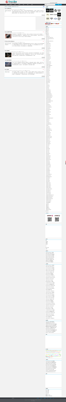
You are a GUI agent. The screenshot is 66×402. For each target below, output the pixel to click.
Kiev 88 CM (47, 104)
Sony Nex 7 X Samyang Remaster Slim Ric (51, 370)
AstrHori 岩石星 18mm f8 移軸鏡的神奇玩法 (51, 362)
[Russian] (57, 23)
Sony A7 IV (54, 353)
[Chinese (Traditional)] (47, 23)
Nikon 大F (47, 152)
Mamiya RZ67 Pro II (48, 136)
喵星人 (47, 355)
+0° (43, 8)
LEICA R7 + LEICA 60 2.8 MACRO (50, 332)
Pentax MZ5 (47, 169)
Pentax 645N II (48, 164)
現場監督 (47, 207)
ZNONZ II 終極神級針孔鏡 (49, 289)
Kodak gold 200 (49, 351)
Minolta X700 (47, 141)
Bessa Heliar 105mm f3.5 (49, 37)
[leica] (48, 16)
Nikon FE (47, 147)
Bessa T (47, 42)
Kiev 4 (47, 103)
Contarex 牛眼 (48, 66)
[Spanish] (58, 23)
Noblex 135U (47, 153)
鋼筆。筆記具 (47, 247)
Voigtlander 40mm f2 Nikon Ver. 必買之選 (51, 363)
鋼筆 (32, 4)
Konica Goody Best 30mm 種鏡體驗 (50, 254)
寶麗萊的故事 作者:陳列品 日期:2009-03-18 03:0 (51, 326)
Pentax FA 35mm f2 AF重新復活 (49, 273)
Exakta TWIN (47, 81)
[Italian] (52, 23)
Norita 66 (47, 154)
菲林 (27, 4)
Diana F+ (47, 77)
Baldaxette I (47, 36)
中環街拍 (49, 354)
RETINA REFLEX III (48, 176)
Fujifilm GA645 (48, 91)
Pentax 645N (47, 163)
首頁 (6, 4)
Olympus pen (47, 158)
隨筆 (46, 240)
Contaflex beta (48, 64)
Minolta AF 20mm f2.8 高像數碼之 (50, 274)
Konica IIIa (47, 110)
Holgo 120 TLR (48, 98)
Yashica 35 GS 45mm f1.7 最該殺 (50, 252)
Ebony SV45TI (48, 80)
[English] (49, 23)
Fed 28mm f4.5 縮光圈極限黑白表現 (50, 284)
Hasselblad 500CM (48, 97)
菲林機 (19, 4)
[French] (50, 23)
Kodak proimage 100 (11, 42)
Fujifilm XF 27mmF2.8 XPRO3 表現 (50, 270)
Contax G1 (47, 69)
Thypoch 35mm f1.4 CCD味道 (49, 307)
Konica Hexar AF (48, 109)
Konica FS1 (47, 108)
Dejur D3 (47, 76)
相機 (15, 4)
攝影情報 (47, 30)
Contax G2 (47, 70)
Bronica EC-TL (48, 44)
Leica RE (47, 121)
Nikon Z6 (59, 352)
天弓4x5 (47, 203)
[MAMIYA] (55, 20)
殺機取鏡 (49, 356)
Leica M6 (47, 119)
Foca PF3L (47, 86)
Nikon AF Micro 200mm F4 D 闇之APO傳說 (51, 364)
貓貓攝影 (47, 357)
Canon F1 (47, 59)
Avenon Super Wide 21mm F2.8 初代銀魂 (51, 368)
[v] (51, 16)
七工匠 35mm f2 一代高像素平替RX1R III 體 (51, 327)
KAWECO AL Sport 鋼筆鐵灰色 (49, 260)
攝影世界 (10, 6)
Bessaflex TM (47, 43)
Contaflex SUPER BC (48, 65)
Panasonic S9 (50, 353)
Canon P (47, 60)
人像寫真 (55, 354)
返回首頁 (13, 398)
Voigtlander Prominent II (49, 198)
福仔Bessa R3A (48, 209)
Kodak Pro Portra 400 (49, 352)
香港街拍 (51, 357)
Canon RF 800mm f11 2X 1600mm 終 (50, 303)
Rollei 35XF (47, 181)
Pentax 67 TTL (48, 165)
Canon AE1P (47, 54)
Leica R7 (47, 120)
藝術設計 (41, 398)
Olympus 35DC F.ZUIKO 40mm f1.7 (50, 253)
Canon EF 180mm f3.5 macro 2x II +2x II (50, 371)
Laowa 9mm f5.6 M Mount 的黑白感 (50, 288)
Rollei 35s (15, 6)
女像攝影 (49, 355)
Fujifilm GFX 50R (48, 350)
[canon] (55, 16)
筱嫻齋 (50, 398)
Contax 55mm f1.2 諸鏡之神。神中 (50, 259)
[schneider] (59, 16)
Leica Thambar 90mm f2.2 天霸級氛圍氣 (50, 331)
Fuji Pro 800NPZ (11, 51)
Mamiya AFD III (48, 132)
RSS (43, 6)
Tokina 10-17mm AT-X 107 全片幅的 (50, 269)
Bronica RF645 (48, 48)
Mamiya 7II (47, 131)
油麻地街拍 (51, 356)
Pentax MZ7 (47, 171)
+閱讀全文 (43, 15)
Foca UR (47, 87)
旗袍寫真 (59, 355)
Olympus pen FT (48, 159)
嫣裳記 (51, 355)
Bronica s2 (47, 49)
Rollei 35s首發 (7, 69)
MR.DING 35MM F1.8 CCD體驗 (49, 281)
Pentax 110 (47, 160)
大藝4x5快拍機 (48, 202)
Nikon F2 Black (48, 143)
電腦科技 (47, 242)
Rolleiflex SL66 (48, 186)
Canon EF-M (47, 55)
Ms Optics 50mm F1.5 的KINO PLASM (50, 285)
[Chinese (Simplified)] (45, 23)
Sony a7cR (57, 353)
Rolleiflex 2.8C (48, 182)
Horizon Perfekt (48, 99)
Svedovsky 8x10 (48, 192)
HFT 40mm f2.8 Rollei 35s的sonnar (9, 41)
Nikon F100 (47, 142)
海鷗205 (47, 204)
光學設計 (47, 27)
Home (53, 398)
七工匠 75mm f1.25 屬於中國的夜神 (50, 321)
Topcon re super (48, 193)
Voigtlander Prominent (48, 197)
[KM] (51, 20)
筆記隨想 (47, 241)
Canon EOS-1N (48, 58)
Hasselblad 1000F (48, 93)
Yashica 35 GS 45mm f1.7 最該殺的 (50, 265)
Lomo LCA (47, 126)
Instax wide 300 (48, 102)
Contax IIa (47, 71)
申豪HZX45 (47, 208)
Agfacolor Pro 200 (11, 70)
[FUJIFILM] (59, 20)
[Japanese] (54, 23)
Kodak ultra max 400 (11, 9)
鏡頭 (23, 4)
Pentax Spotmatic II (48, 174)
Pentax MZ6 (47, 170)
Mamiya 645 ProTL (48, 130)
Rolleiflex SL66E (48, 187)
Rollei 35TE (47, 180)
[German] (51, 23)
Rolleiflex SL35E (48, 185)
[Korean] (55, 23)
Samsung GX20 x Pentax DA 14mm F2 (50, 277)
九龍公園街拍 (52, 354)
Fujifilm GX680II (48, 92)
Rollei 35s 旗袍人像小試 (8, 8)
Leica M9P (56, 352)
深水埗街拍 (54, 356)
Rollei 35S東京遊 (7, 50)
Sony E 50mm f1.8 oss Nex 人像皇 (50, 369)
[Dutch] (48, 23)
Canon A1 (47, 53)
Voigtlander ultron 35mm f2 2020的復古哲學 (51, 325)
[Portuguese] (56, 23)
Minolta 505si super (48, 137)
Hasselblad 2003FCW (54, 350)
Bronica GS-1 (47, 47)
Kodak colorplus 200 (16, 70)
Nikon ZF (47, 353)
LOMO (47, 125)
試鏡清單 (11, 4)
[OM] (48, 20)
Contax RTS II (47, 75)
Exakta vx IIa (47, 82)
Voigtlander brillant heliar (49, 196)
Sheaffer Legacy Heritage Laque (50, 258)
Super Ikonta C (48, 191)
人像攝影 (57, 354)
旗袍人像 (57, 355)
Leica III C (47, 115)
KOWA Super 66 (48, 114)
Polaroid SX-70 (48, 175)
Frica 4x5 (47, 88)
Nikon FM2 (47, 148)
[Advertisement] (20, 23)
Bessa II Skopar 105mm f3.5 (49, 38)
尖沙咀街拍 (54, 355)
